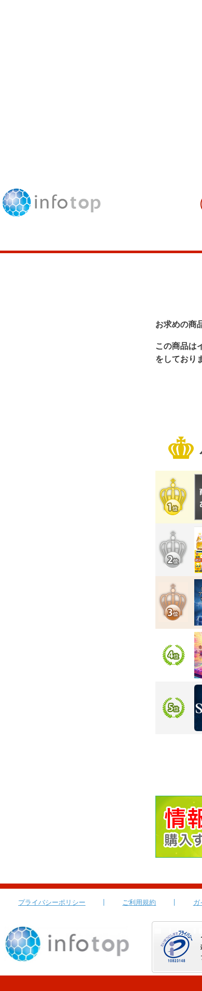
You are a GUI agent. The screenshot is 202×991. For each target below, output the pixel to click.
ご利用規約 (139, 902)
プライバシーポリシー (51, 902)
